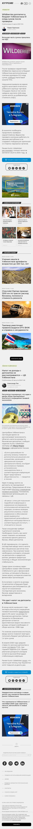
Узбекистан (12, 390)
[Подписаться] (30, 755)
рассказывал (7, 150)
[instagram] (10, 763)
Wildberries (6, 33)
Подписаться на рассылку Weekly (14, 752)
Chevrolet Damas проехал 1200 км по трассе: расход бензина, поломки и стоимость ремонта (15, 294)
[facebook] (4, 763)
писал (24, 661)
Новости (5, 10)
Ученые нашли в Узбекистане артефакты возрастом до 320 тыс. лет (15, 261)
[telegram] (16, 763)
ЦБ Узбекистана (20, 390)
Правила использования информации (18, 775)
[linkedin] (22, 763)
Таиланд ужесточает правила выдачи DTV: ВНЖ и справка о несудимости (16, 327)
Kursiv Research (10, 796)
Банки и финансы (9, 366)
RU (26, 3)
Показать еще (16, 358)
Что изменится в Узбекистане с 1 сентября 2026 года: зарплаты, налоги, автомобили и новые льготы (16, 704)
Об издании (8, 771)
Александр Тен (13, 383)
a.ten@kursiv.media (12, 387)
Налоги (23, 33)
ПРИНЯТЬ (16, 824)
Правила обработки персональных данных (16, 783)
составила (11, 647)
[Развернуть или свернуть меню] (30, 3)
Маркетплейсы (15, 33)
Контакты (8, 788)
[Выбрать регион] (22, 3)
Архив (7, 779)
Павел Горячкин (13, 28)
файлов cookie (16, 820)
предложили (24, 612)
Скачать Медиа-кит (11, 792)
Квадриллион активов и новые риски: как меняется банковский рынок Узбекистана (16, 694)
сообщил (11, 78)
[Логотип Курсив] (7, 3)
